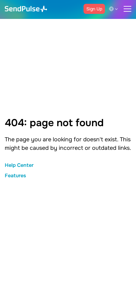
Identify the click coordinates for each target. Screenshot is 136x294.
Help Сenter (19, 165)
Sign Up (94, 9)
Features (15, 175)
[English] (114, 9)
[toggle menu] (127, 9)
